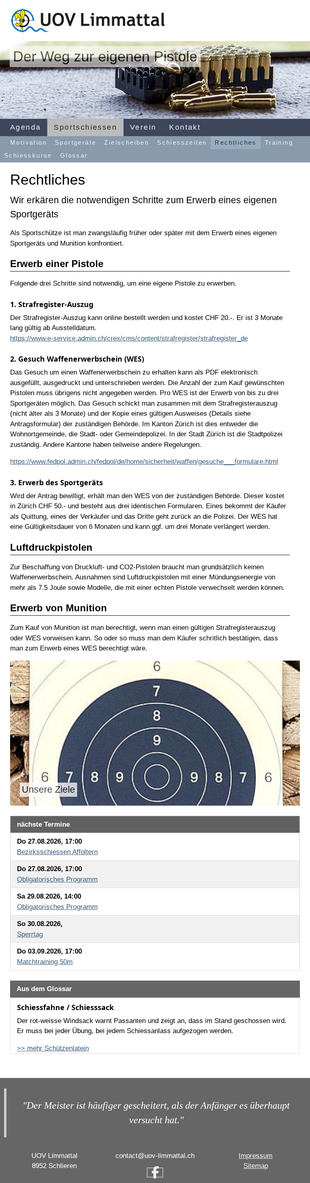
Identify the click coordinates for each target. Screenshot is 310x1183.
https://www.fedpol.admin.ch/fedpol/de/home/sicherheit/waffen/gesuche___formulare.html (144, 461)
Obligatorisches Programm (57, 879)
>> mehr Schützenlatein (53, 1048)
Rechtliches (235, 142)
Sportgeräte (75, 142)
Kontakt (185, 127)
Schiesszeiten (182, 142)
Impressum (255, 1156)
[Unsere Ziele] (155, 733)
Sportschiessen (85, 127)
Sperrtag (30, 934)
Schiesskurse (28, 155)
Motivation (28, 142)
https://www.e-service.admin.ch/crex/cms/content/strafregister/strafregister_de (129, 338)
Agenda (25, 127)
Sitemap (255, 1166)
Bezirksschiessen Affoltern (57, 852)
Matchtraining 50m (45, 962)
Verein (143, 127)
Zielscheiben (126, 142)
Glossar (74, 155)
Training (279, 142)
